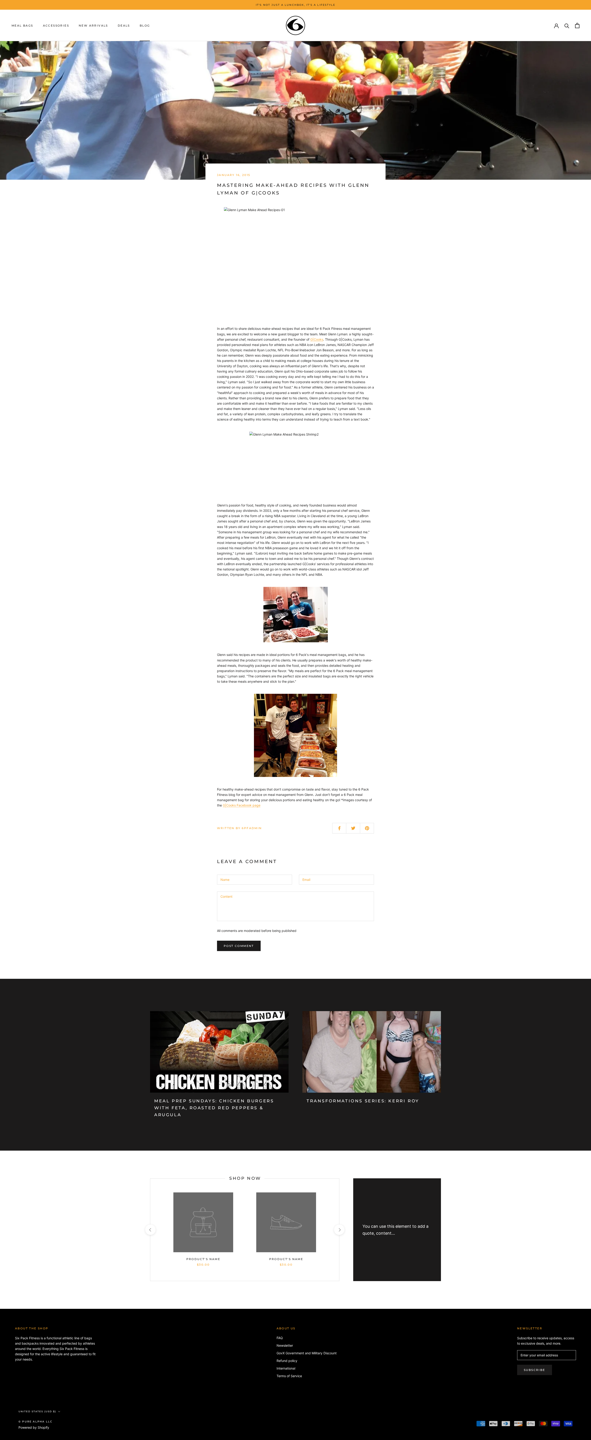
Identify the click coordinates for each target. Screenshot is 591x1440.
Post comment (239, 946)
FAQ (280, 1338)
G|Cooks (316, 339)
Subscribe (534, 1370)
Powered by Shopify (33, 1427)
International (286, 1368)
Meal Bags (22, 25)
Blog (145, 25)
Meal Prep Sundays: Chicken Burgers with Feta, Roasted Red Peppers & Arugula (214, 1107)
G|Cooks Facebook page (241, 805)
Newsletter (285, 1345)
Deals (124, 25)
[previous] (150, 1230)
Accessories (56, 25)
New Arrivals (93, 25)
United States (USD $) (37, 1411)
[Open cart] (577, 25)
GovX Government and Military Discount (307, 1353)
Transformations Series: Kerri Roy (363, 1100)
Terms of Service (289, 1376)
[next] (339, 1230)
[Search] (566, 25)
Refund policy (287, 1361)
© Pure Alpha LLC (35, 1421)
